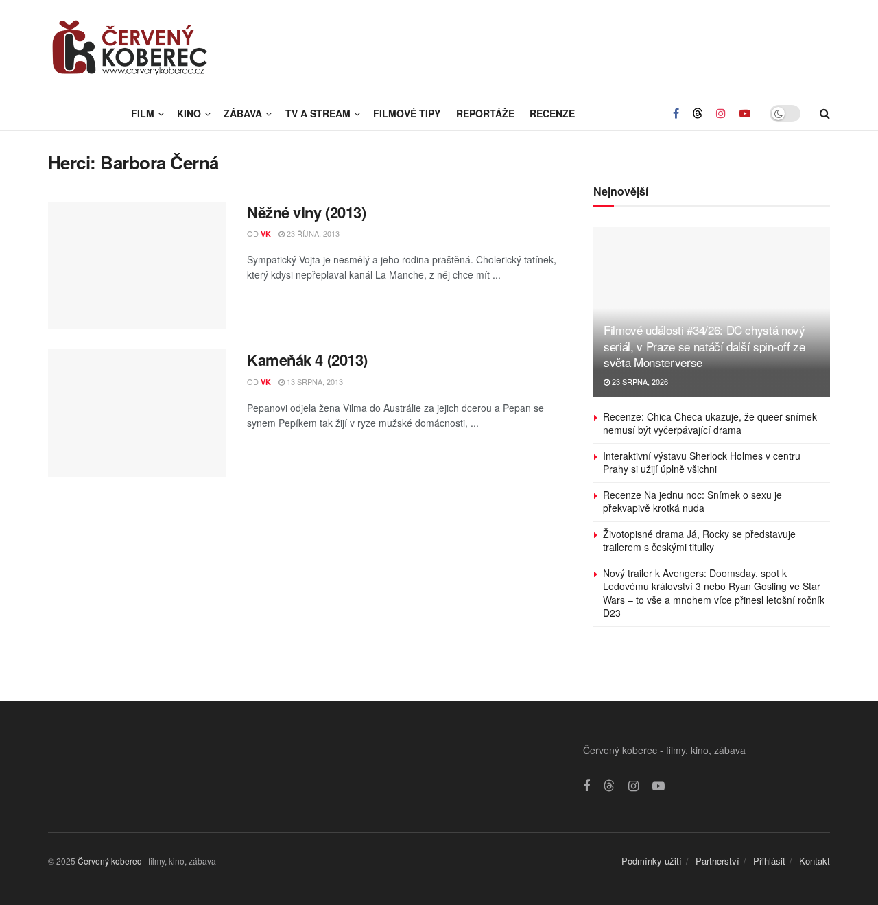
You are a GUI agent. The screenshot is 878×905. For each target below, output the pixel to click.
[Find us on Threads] (697, 113)
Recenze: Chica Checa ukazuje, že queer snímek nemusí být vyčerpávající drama (710, 423)
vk (266, 233)
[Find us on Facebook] (676, 113)
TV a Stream (318, 113)
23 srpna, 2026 (639, 381)
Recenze (552, 113)
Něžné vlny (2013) (306, 212)
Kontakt (814, 860)
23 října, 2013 (312, 233)
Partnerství (717, 860)
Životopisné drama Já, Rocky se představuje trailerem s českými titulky (699, 540)
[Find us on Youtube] (744, 113)
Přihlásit (769, 860)
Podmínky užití (651, 860)
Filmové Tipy (406, 113)
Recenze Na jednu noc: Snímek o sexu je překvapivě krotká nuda (692, 501)
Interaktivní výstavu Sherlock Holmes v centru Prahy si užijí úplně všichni (701, 462)
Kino (189, 113)
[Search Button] (825, 113)
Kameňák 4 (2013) (307, 360)
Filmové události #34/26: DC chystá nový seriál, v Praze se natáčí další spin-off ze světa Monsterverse (704, 346)
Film (142, 113)
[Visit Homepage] (130, 48)
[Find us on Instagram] (721, 113)
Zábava (243, 113)
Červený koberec (109, 861)
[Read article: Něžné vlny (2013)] (137, 265)
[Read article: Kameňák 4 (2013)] (137, 413)
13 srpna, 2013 (314, 381)
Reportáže (485, 113)
